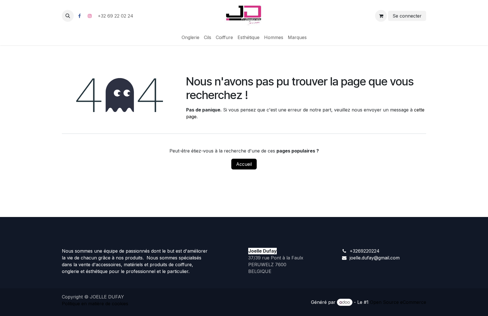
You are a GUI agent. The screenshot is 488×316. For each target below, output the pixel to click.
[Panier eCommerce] (381, 16)
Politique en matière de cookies (95, 303)
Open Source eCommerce (398, 302)
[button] (68, 16)
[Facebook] (79, 15)
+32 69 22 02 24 (116, 16)
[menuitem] (190, 37)
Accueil (244, 164)
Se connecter (407, 16)
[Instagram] (89, 15)
